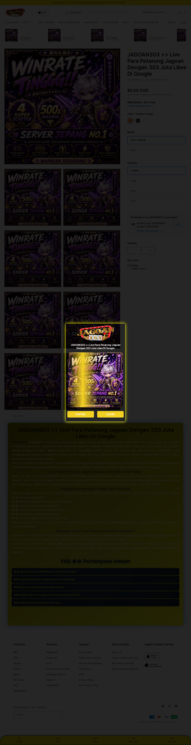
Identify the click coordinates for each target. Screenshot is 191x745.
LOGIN (110, 414)
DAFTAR (81, 414)
